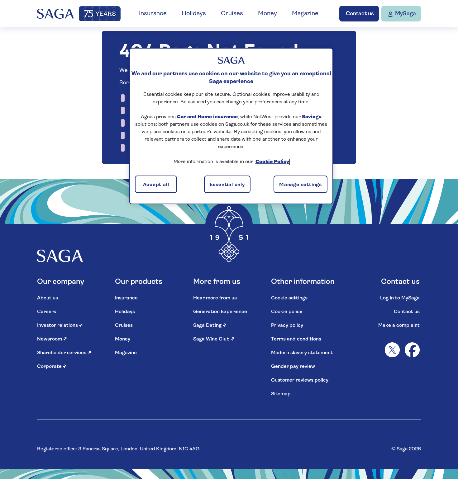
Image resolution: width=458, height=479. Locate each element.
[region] (231, 126)
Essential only (227, 184)
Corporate (52, 366)
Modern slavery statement (302, 352)
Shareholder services (64, 352)
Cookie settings (289, 298)
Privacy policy (287, 325)
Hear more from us (215, 298)
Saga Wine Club (214, 339)
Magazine (305, 14)
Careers (46, 311)
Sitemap (281, 394)
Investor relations (60, 325)
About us (47, 298)
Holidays (194, 14)
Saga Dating (210, 325)
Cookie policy (286, 311)
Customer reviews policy (299, 380)
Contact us (407, 311)
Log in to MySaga (400, 298)
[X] (392, 349)
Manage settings (300, 184)
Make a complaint (399, 325)
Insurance (153, 14)
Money (267, 14)
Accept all (156, 184)
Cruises (232, 14)
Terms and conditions (296, 339)
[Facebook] (412, 349)
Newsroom (52, 339)
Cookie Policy (272, 161)
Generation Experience (220, 311)
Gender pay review (293, 366)
